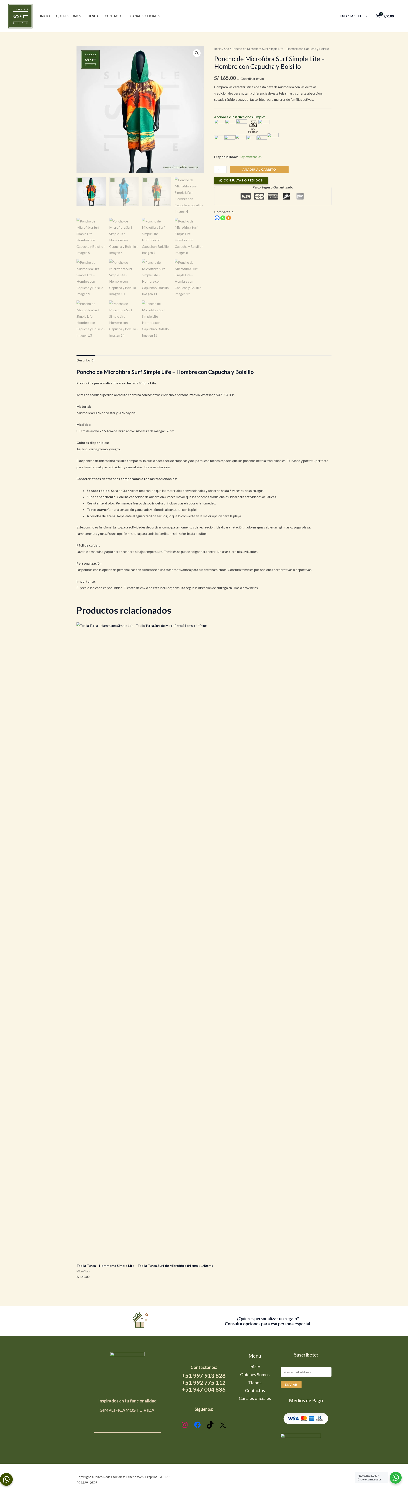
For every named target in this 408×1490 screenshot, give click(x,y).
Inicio (45, 16)
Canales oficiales (145, 16)
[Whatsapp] (222, 217)
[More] (228, 217)
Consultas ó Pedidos (243, 180)
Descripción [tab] (85, 360)
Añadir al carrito (259, 169)
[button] (365, 16)
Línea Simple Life (351, 16)
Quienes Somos (68, 16)
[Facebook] (217, 217)
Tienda (93, 16)
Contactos (114, 16)
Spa (226, 49)
